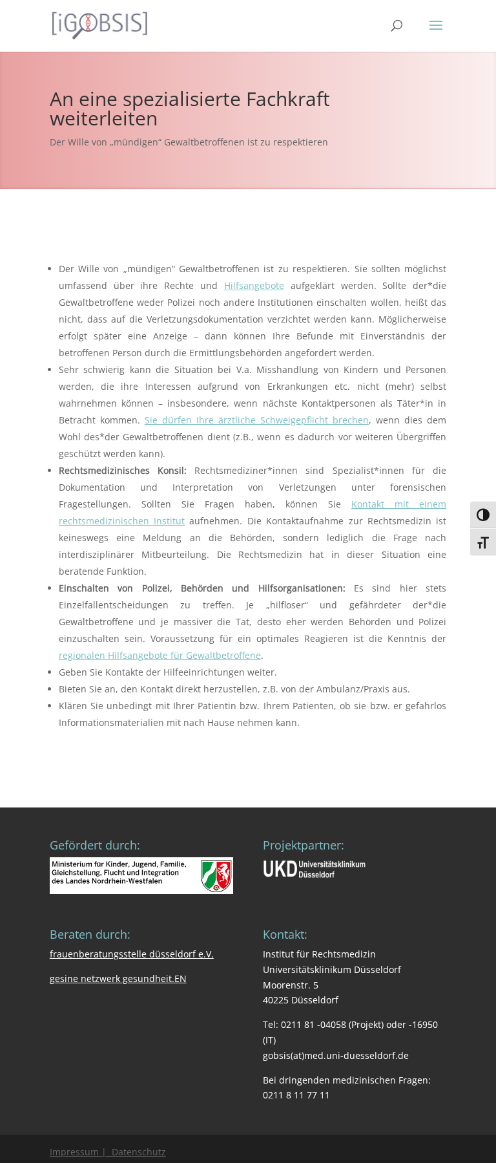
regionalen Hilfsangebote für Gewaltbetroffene (160, 655)
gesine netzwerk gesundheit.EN (118, 978)
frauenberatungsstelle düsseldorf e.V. (132, 954)
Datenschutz (136, 1152)
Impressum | (78, 1152)
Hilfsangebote (254, 285)
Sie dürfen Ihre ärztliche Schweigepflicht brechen (257, 420)
